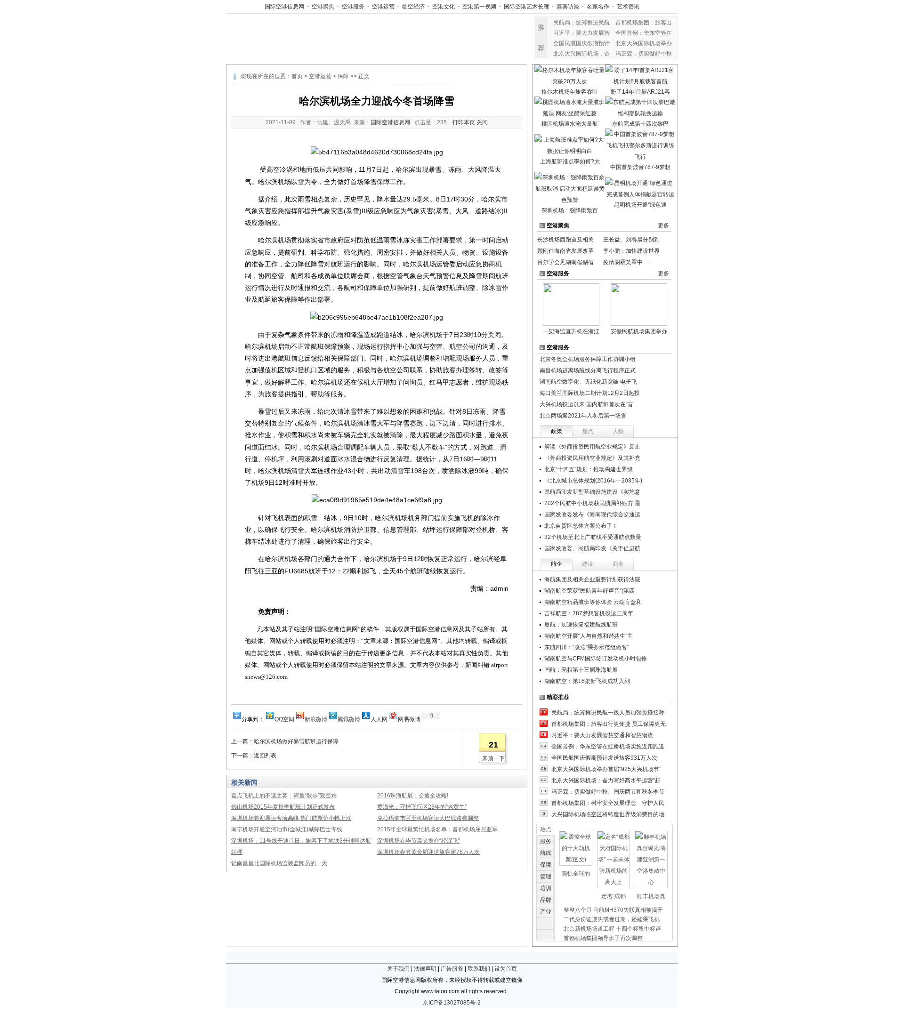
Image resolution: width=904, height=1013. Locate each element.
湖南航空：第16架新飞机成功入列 (587, 681)
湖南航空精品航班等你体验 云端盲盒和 (593, 602)
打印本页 (463, 122)
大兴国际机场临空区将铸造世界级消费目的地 (607, 814)
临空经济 (413, 6)
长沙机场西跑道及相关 (565, 239)
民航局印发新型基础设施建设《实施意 (592, 492)
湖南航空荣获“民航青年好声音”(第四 (589, 590)
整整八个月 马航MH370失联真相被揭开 (613, 910)
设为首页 (505, 968)
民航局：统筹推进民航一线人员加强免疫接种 (607, 712)
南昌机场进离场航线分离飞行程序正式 (588, 370)
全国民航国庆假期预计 (581, 43)
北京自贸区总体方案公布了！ (581, 526)
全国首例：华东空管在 (643, 33)
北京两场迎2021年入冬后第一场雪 (583, 415)
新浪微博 (316, 718)
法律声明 (425, 968)
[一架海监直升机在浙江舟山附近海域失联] (571, 304)
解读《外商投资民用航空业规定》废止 (592, 446)
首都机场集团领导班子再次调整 (603, 938)
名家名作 (598, 6)
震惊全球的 (576, 873)
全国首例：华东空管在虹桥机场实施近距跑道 (607, 746)
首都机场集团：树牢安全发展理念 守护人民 (607, 803)
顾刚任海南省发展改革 (565, 251)
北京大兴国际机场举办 (643, 43)
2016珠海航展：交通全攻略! (412, 795)
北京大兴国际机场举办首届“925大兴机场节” (606, 769)
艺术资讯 (628, 6)
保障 (343, 76)
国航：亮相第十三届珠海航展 (581, 670)
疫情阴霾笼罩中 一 (626, 262)
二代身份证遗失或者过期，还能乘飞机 (612, 919)
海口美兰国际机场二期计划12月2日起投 (590, 393)
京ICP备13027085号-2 (452, 1002)
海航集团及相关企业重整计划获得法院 (592, 579)
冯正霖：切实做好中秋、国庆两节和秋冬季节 (607, 791)
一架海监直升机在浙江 (571, 331)
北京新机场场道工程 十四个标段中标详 (612, 928)
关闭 (482, 122)
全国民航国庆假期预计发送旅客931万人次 (604, 758)
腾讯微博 (349, 718)
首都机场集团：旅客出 (643, 22)
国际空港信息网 (284, 6)
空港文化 (443, 6)
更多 (663, 225)
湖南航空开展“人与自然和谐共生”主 (588, 636)
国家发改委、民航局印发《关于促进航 (592, 548)
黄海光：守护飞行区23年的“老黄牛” (422, 807)
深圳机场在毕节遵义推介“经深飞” (418, 840)
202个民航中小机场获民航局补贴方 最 (592, 503)
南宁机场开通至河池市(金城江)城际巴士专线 (286, 829)
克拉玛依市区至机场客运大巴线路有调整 (428, 818)
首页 (297, 76)
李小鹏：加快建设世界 (631, 251)
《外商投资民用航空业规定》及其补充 (592, 458)
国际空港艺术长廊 (526, 6)
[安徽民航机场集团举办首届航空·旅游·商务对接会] (639, 304)
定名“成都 (613, 896)
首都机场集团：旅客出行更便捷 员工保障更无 (608, 724)
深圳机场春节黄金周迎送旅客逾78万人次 (428, 852)
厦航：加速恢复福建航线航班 (581, 624)
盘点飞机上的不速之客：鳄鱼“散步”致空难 (284, 795)
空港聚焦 (323, 6)
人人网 (379, 718)
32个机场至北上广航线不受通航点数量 (592, 537)
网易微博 (409, 718)
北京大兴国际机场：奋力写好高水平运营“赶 (606, 780)
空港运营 (383, 6)
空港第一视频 (479, 6)
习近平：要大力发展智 (581, 33)
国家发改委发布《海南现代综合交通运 (592, 514)
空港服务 (353, 6)
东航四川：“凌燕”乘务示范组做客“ (586, 647)
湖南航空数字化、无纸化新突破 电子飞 (588, 381)
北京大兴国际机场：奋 (581, 53)
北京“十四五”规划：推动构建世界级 (588, 469)
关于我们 (398, 968)
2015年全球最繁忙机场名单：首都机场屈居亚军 (437, 829)
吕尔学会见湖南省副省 (565, 262)
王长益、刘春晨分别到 (631, 239)
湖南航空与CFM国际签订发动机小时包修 (595, 658)
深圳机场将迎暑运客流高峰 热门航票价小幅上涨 (291, 818)
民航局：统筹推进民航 (581, 22)
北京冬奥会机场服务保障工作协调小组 (588, 359)
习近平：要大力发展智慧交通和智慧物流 (602, 735)
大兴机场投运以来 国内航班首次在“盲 (586, 404)
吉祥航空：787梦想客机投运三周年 (588, 613)
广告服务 (452, 968)
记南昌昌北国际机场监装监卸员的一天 (279, 863)
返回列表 (265, 755)
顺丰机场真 (651, 896)
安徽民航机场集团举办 (639, 331)
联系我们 (479, 968)
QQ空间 (284, 718)
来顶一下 (493, 758)
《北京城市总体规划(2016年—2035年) (593, 480)
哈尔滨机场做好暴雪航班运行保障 (296, 741)
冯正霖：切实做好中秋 (643, 53)
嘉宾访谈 (568, 6)
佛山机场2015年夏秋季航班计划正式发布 (283, 807)
